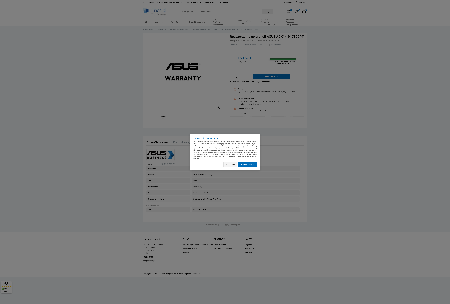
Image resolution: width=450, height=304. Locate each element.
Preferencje (230, 164)
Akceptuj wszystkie (248, 164)
